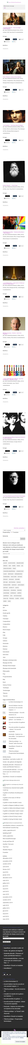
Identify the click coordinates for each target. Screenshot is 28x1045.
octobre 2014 (7, 899)
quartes (17, 587)
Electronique (14, 129)
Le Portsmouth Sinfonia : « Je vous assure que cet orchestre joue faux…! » (13, 772)
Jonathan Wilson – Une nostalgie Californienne (12, 28)
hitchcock (5, 579)
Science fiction (7, 685)
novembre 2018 (7, 861)
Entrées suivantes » (19, 528)
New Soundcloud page (9, 838)
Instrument (9, 383)
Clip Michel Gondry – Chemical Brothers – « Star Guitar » (14, 232)
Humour (5, 649)
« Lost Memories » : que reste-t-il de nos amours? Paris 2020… (13, 283)
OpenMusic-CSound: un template (12, 776)
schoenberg (13, 590)
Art (4, 607)
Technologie (21, 287)
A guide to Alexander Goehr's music (13, 811)
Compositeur (10, 80)
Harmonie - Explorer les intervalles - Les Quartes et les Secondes (17, 736)
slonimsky (19, 590)
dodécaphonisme (18, 573)
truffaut (22, 598)
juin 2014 (5, 910)
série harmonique (17, 595)
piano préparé (21, 584)
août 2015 (6, 880)
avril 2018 (6, 866)
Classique (5, 618)
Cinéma (8, 337)
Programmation (7, 676)
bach (10, 565)
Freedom (5, 852)
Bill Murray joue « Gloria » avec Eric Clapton (12, 333)
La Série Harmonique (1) (16, 702)
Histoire (5, 646)
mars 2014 (6, 919)
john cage (5, 582)
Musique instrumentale (9, 668)
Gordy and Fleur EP (8, 841)
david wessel (10, 573)
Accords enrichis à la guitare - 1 (13, 998)
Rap (4, 679)
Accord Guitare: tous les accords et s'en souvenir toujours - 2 (16, 707)
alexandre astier (20, 562)
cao (22, 565)
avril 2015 (6, 891)
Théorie (5, 693)
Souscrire (5, 557)
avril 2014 (6, 916)
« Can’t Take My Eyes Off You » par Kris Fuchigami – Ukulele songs (13, 379)
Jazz (8, 189)
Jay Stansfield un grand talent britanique (14, 496)
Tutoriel (5, 696)
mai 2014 (5, 913)
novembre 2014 (7, 897)
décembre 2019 (7, 858)
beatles (13, 565)
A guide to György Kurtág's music (12, 819)
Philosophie (6, 671)
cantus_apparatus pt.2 (9, 830)
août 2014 (6, 905)
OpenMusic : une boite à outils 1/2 (12, 759)
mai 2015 (5, 888)
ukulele (4, 601)
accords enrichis (11, 562)
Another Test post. (8, 844)
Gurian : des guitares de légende (12, 762)
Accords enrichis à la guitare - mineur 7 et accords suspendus (17, 729)
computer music (20, 571)
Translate (15, 532)
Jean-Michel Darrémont (10, 30)
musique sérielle (6, 584)
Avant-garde (6, 613)
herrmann (20, 576)
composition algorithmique (9, 571)
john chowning (12, 582)
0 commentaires (19, 32)
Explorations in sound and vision (14, 822)
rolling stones (6, 590)
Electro (8, 129)
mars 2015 (6, 894)
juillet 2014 (6, 908)
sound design (6, 592)
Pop (10, 32)
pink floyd (5, 587)
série (11, 595)
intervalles (17, 579)
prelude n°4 (11, 587)
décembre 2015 (7, 877)
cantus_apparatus (8, 836)
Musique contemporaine (10, 660)
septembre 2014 (8, 902)
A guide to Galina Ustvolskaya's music (13, 808)
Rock (13, 32)
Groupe (18, 236)
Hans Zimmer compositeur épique (12, 77)
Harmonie (5, 643)
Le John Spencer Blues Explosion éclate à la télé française (14, 437)
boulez (18, 565)
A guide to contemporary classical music (13, 785)
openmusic (14, 584)
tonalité (17, 598)
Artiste (4, 32)
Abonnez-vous (6, 941)
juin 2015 (5, 886)
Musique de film (20, 80)
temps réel (5, 598)
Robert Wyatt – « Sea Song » (10, 185)
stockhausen (13, 592)
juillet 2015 (6, 883)
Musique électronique (8, 82)
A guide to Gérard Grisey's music (12, 816)
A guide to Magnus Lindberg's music (13, 805)
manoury (18, 582)
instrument (11, 579)
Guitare (5, 640)
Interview (5, 654)
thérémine (11, 598)
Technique (6, 687)
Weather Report (7, 849)
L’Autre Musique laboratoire (13, 780)
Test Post (5, 847)
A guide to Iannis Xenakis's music (12, 802)
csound (4, 573)
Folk (8, 32)
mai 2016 (5, 872)
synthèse (19, 592)
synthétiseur (6, 595)
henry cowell (13, 576)
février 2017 (6, 869)
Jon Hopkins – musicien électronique (13, 125)
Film (15, 80)
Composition (6, 624)
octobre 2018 (7, 864)
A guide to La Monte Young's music (13, 813)
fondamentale (6, 576)
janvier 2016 (6, 875)
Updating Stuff (7, 833)
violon (9, 601)
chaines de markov (7, 568)
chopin (14, 568)
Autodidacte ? (8, 968)
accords (5, 562)
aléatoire (5, 565)
